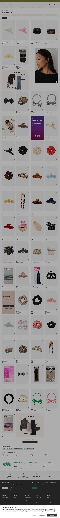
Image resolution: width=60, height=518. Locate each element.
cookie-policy (34, 512)
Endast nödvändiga (41, 515)
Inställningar (34, 515)
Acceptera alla (52, 515)
